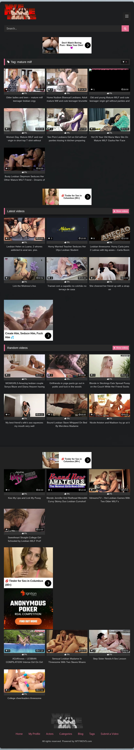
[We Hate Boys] (67, 12)
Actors (49, 734)
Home (19, 734)
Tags (92, 734)
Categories (65, 734)
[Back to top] (123, 740)
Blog (80, 734)
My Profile (34, 734)
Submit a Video (109, 734)
